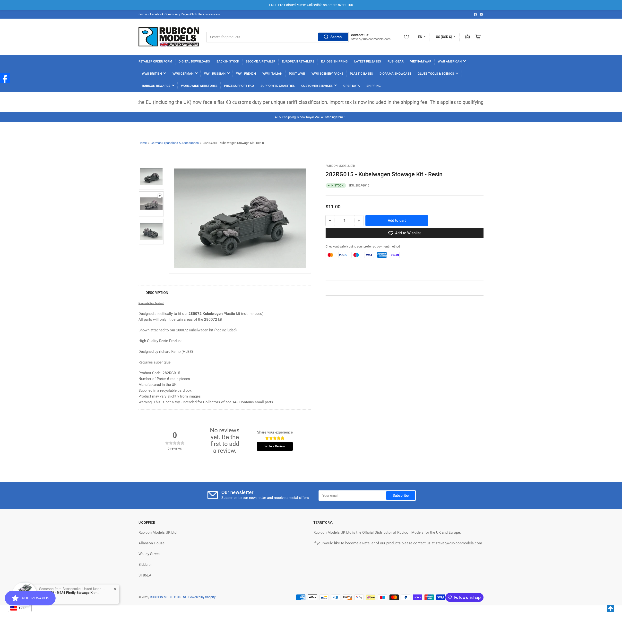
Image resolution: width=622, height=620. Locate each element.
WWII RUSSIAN (214, 73)
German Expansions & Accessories (175, 143)
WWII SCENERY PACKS (327, 73)
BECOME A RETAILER (260, 61)
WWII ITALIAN (272, 73)
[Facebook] (5, 78)
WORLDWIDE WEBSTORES (199, 86)
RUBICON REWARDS (156, 86)
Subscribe (401, 495)
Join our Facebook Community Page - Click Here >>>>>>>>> (179, 14)
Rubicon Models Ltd (340, 166)
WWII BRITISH (152, 73)
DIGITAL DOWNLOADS (194, 61)
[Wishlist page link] (406, 37)
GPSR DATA (351, 86)
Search (336, 37)
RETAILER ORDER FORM (155, 61)
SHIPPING (373, 86)
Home (142, 143)
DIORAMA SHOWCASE (395, 73)
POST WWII (297, 73)
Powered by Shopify (202, 597)
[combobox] (277, 37)
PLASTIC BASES (361, 73)
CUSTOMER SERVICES (317, 86)
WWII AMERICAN (450, 61)
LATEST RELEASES (367, 61)
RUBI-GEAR (396, 61)
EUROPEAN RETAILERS (298, 61)
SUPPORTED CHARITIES (277, 86)
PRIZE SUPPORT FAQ (239, 86)
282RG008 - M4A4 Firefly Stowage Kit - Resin (69, 590)
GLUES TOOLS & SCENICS (436, 73)
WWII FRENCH (246, 73)
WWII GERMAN (183, 73)
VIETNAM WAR (420, 61)
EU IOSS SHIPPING (334, 61)
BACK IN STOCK (227, 61)
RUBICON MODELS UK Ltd (168, 597)
